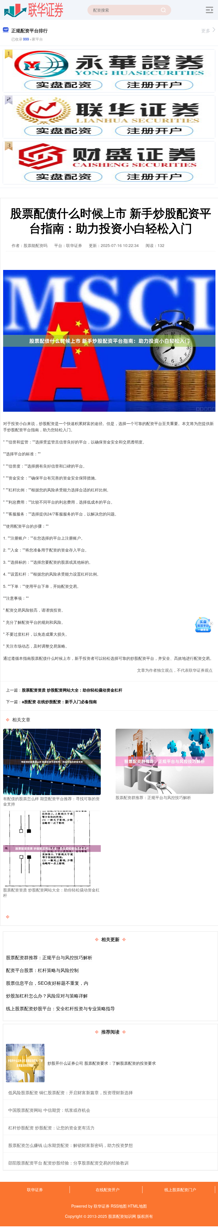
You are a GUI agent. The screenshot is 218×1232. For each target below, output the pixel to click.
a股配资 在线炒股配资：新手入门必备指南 (59, 701)
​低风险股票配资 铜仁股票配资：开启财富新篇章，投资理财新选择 (70, 1092)
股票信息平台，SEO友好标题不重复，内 (47, 983)
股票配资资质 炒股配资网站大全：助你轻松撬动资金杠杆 (72, 690)
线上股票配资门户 (180, 1189)
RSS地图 (119, 1206)
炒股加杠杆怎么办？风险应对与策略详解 (47, 995)
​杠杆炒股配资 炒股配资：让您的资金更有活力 (51, 1127)
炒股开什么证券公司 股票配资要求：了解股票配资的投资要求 (101, 1063)
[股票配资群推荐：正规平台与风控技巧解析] (164, 761)
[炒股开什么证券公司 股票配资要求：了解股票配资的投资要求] (25, 1063)
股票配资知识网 (122, 1216)
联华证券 (35, 1189)
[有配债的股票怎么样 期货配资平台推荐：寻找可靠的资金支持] (52, 761)
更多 (205, 30)
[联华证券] (33, 9)
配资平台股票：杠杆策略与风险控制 (42, 970)
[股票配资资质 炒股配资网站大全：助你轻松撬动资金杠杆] (52, 848)
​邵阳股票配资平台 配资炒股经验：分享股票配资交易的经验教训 (68, 1163)
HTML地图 (137, 1206)
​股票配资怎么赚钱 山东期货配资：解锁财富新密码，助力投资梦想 (70, 1145)
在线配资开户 (108, 1189)
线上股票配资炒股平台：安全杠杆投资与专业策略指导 (60, 1008)
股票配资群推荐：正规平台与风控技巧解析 (49, 957)
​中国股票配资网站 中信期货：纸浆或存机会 (49, 1110)
